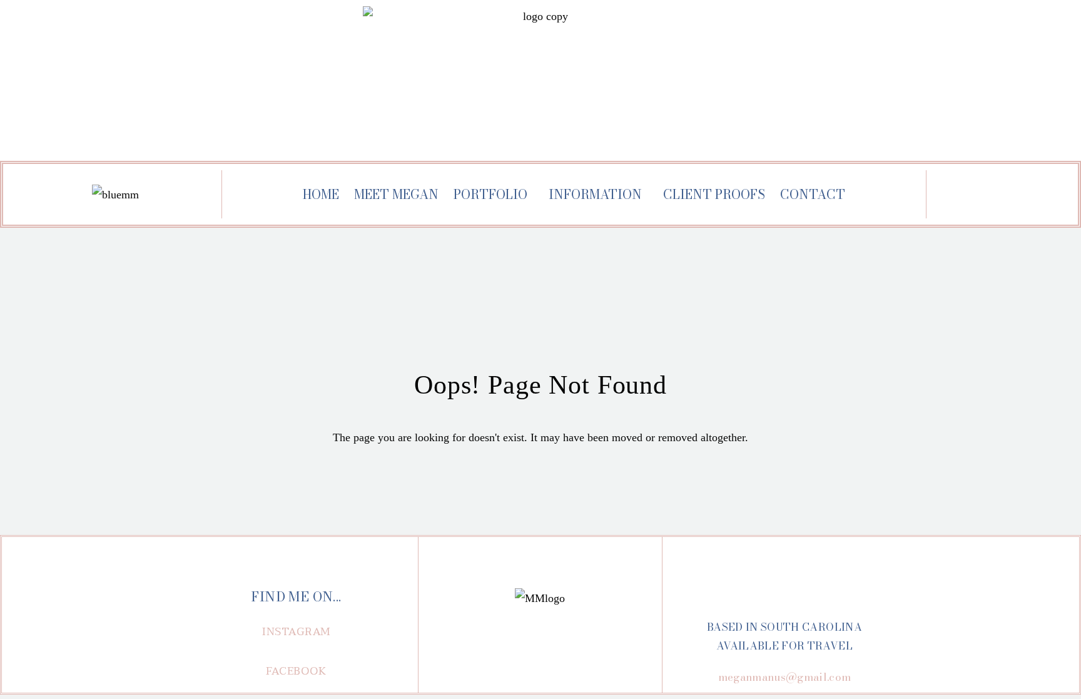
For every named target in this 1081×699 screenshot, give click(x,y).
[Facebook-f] (1013, 196)
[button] (296, 631)
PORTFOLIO (490, 194)
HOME (321, 194)
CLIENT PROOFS (714, 194)
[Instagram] (978, 196)
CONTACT (812, 194)
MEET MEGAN (396, 194)
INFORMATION (595, 194)
